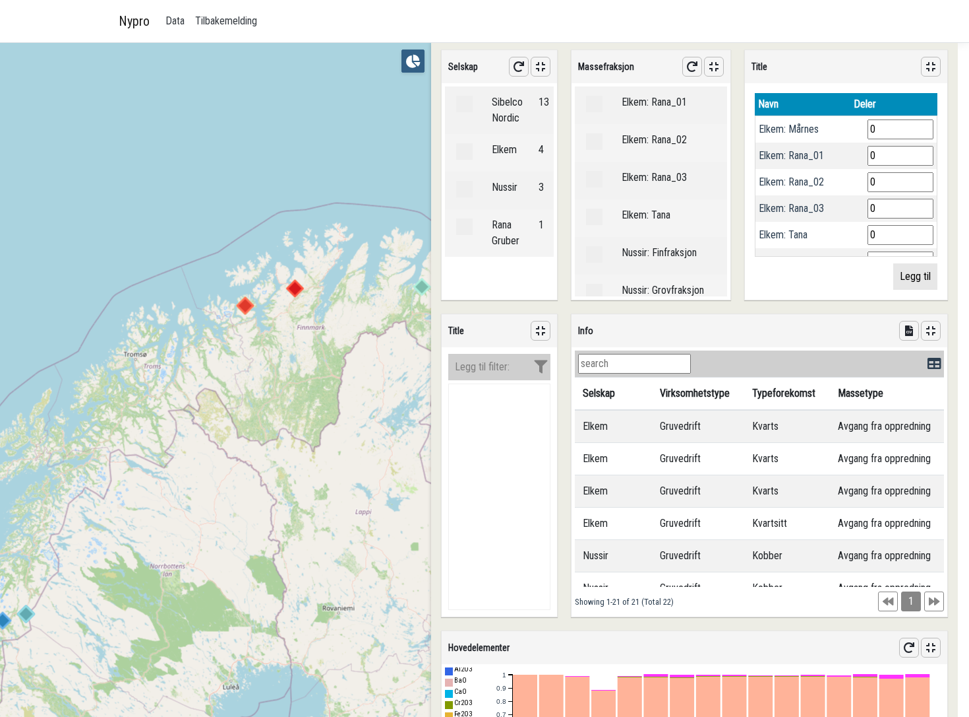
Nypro (134, 21)
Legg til (915, 276)
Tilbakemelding (226, 21)
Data (175, 21)
